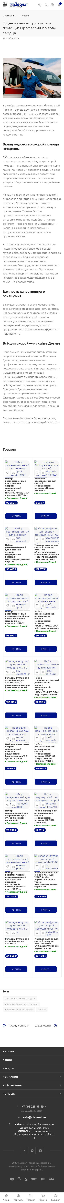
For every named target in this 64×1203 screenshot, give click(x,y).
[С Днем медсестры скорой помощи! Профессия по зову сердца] (32, 77)
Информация (12, 1085)
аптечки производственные (19, 1009)
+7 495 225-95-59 (33, 1106)
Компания (10, 1076)
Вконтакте (23, 1150)
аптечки (42, 1009)
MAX (32, 1150)
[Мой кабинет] (52, 5)
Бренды (8, 1068)
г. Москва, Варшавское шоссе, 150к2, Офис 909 (37, 1126)
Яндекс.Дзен (40, 1150)
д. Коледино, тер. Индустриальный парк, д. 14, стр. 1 (34, 1134)
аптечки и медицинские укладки (21, 1004)
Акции (7, 1060)
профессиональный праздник (20, 998)
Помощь (9, 1093)
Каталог (9, 1051)
